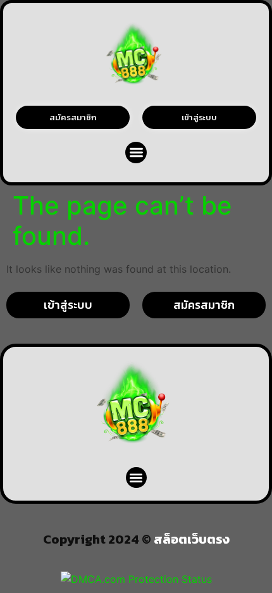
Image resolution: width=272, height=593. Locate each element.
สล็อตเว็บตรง (192, 539)
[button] (136, 153)
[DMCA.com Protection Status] (136, 579)
